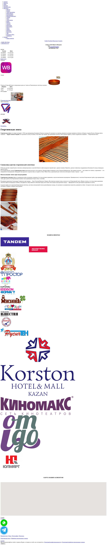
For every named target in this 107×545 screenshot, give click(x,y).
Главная (5, 1)
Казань (8, 11)
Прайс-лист (3, 59)
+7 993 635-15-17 (5, 43)
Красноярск (9, 26)
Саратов (8, 24)
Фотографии (15, 536)
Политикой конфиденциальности (52, 542)
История (5, 5)
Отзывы (5, 37)
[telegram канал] (4, 530)
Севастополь (9, 20)
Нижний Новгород (11, 16)
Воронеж (8, 30)
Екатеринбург (9, 14)
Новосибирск (9, 13)
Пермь (8, 29)
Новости (5, 3)
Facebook (50, 41)
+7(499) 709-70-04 (5, 42)
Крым (7, 21)
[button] (32, 501)
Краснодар (9, 25)
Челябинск (9, 35)
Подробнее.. (4, 126)
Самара (8, 17)
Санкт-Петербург (10, 12)
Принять (3, 543)
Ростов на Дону (10, 34)
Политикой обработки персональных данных (73, 542)
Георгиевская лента (5, 538)
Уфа (7, 33)
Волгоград (9, 32)
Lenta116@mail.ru (54, 46)
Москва (8, 9)
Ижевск (8, 22)
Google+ (60, 41)
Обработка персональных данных (19, 538)
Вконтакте (55, 41)
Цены (4, 4)
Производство (7, 7)
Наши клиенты (10, 38)
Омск (7, 18)
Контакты (5, 8)
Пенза (7, 28)
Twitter (46, 41)
